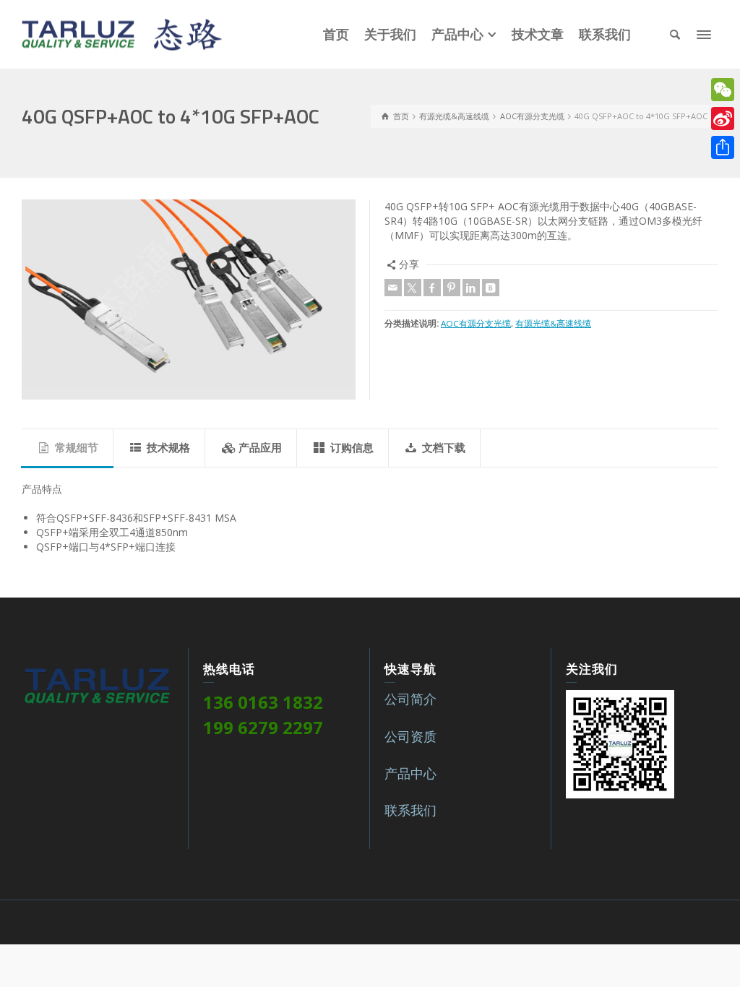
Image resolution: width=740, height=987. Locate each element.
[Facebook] (432, 287)
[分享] (722, 147)
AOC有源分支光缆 (476, 323)
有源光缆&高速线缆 (553, 323)
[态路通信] (122, 33)
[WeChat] (722, 89)
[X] (412, 287)
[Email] (393, 287)
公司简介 (410, 698)
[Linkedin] (471, 287)
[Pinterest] (451, 287)
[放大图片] (189, 299)
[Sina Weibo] (722, 118)
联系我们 (410, 810)
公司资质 (410, 736)
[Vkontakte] (490, 287)
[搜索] (675, 35)
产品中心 (410, 773)
